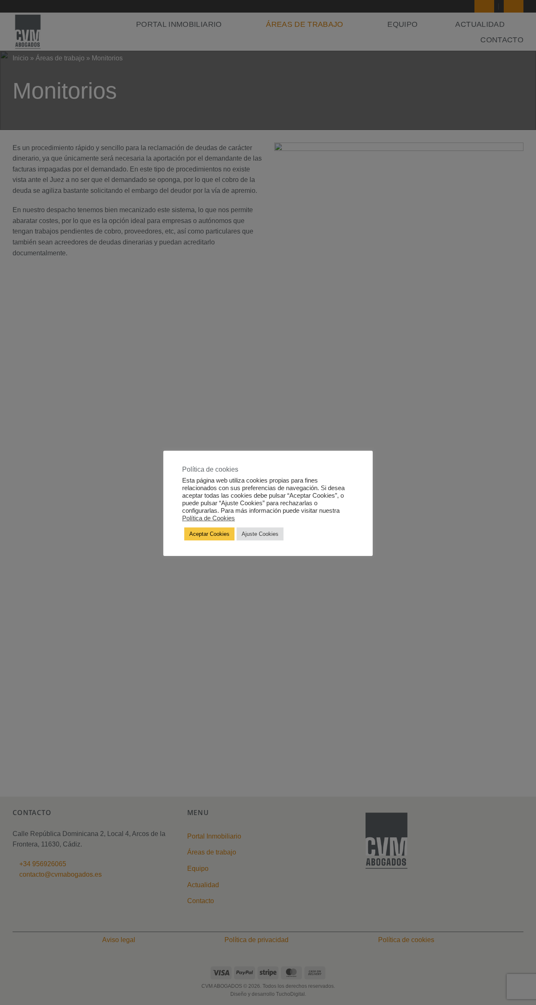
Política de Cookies (208, 518)
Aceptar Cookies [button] (209, 534)
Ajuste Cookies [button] (260, 534)
